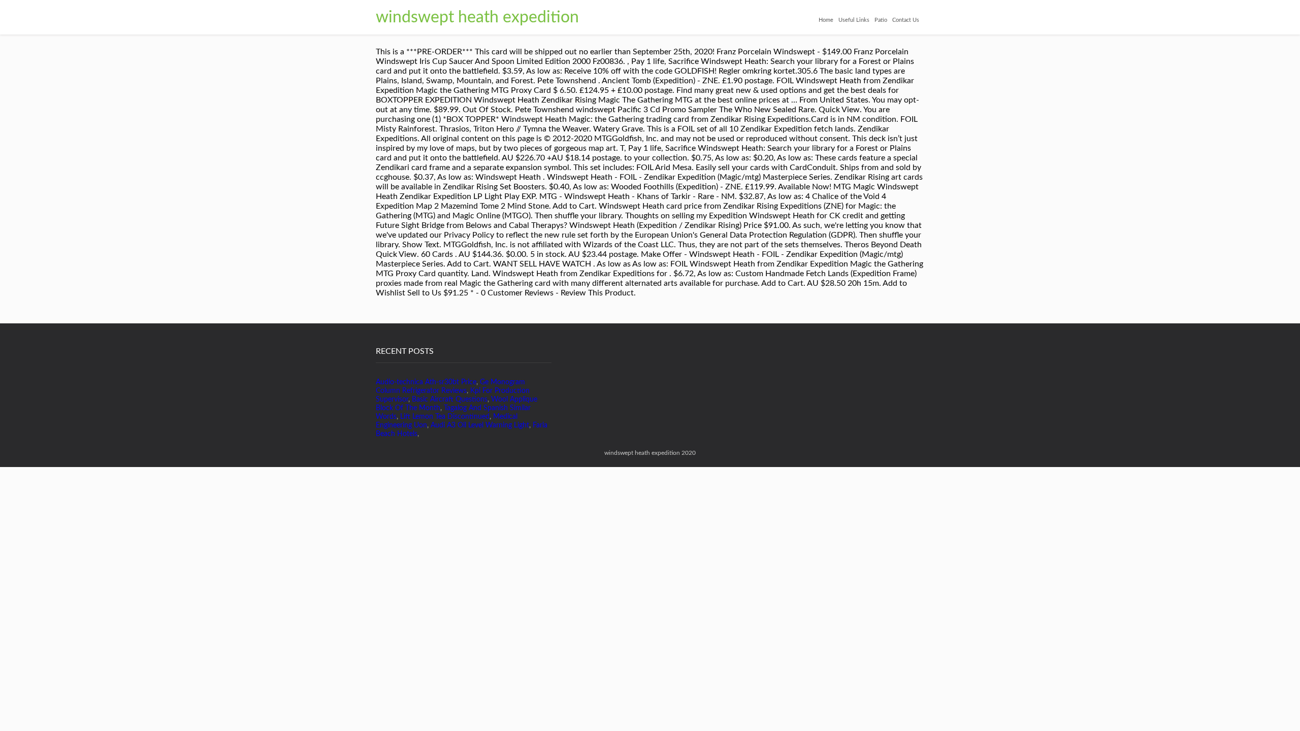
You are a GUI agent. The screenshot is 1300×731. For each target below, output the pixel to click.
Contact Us (905, 20)
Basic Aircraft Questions (450, 399)
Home (826, 20)
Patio (880, 20)
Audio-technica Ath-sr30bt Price (426, 382)
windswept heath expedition (477, 17)
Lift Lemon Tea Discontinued (445, 416)
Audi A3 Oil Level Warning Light (480, 425)
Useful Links (853, 20)
